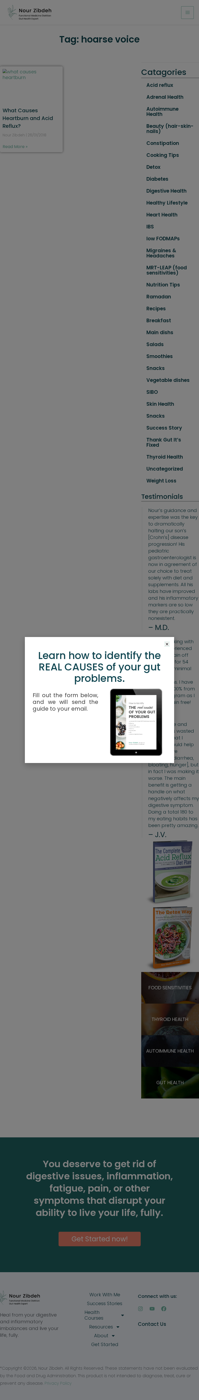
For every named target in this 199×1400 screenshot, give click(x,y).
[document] (99, 700)
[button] (167, 644)
